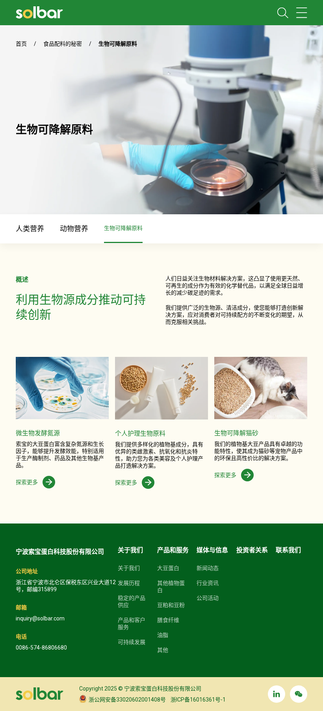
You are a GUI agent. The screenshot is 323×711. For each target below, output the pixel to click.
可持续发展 (131, 642)
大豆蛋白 (168, 568)
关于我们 (130, 550)
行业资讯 (208, 583)
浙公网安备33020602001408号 (126, 699)
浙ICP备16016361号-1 (196, 699)
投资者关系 (252, 550)
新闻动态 (208, 568)
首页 (21, 44)
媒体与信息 (212, 550)
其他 (162, 650)
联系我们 (288, 550)
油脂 (162, 635)
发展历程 (129, 583)
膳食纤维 (168, 620)
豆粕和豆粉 (171, 605)
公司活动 (208, 598)
